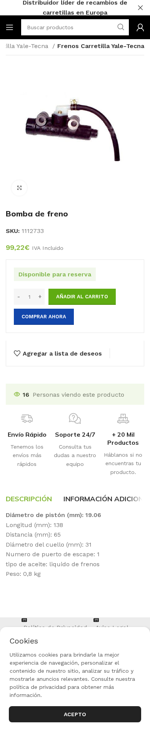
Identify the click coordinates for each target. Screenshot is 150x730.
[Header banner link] (63, 7)
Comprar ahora (44, 316)
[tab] (29, 499)
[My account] (140, 27)
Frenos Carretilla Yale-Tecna (100, 46)
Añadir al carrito (82, 296)
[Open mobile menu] (9, 27)
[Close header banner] (140, 7)
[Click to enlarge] (19, 188)
